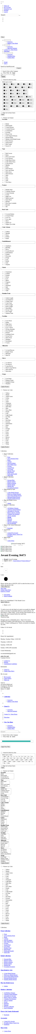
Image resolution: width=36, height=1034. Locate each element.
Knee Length (9, 306)
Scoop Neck (9, 336)
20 (19, 90)
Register (6, 10)
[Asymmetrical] (4, 828)
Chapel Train (9, 301)
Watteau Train (9, 313)
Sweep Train (9, 310)
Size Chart (3, 588)
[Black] (6, 579)
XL (31, 106)
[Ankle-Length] (4, 827)
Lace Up (8, 217)
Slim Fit (8, 355)
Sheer (7, 221)
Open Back (9, 200)
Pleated (8, 201)
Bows (7, 249)
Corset (7, 194)
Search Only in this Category (10, 71)
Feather (8, 254)
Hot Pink (8, 420)
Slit (6, 206)
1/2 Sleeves (9, 362)
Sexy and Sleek (10, 170)
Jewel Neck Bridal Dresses (14, 495)
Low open (8, 219)
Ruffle (7, 261)
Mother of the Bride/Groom (13, 139)
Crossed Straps (10, 215)
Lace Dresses (9, 158)
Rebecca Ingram (11, 483)
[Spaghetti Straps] (5, 860)
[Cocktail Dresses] (7, 778)
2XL (6, 109)
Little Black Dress (10, 160)
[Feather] (4, 822)
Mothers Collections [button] (9, 505)
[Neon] (3, 807)
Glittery (8, 231)
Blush (8, 460)
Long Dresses (9, 163)
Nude (7, 433)
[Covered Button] (5, 796)
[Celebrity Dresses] (6, 790)
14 (30, 87)
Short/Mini (8, 308)
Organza (8, 282)
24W (22, 100)
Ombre (7, 236)
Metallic (8, 233)
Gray (7, 440)
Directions (6, 717)
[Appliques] (4, 812)
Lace (7, 259)
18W (29, 97)
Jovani (9, 517)
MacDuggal (10, 472)
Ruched (8, 205)
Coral (7, 430)
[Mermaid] (5, 845)
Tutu (7, 180)
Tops (7, 179)
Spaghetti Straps (10, 382)
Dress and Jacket (10, 156)
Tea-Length (9, 311)
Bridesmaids (9, 125)
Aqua (7, 401)
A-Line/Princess (10, 350)
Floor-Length (9, 305)
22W (14, 100)
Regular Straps (9, 380)
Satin (7, 283)
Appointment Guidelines (10, 664)
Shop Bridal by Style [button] (9, 489)
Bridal (7, 124)
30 (26, 93)
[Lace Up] (5, 799)
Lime (7, 400)
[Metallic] (3, 805)
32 (6, 97)
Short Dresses (9, 173)
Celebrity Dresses (10, 191)
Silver (7, 442)
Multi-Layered (9, 198)
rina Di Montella (11, 523)
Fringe (7, 257)
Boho (7, 155)
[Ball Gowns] (5, 781)
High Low (8, 196)
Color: (2, 575)
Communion (9, 130)
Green (7, 398)
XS (6, 106)
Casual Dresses (10, 127)
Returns (6, 662)
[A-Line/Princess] (5, 842)
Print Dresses (9, 168)
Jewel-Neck (9, 326)
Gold (7, 435)
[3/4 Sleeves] (6, 851)
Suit (7, 177)
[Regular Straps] (5, 858)
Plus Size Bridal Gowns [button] (10, 500)
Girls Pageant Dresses (11, 136)
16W (21, 97)
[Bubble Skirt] (6, 789)
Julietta (9, 503)
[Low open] (5, 801)
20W (6, 100)
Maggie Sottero (11, 481)
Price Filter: (6, 73)
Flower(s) (8, 256)
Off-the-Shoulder (10, 329)
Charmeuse (9, 272)
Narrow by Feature (8, 118)
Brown (7, 437)
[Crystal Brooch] (4, 816)
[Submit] (19, 15)
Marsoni (9, 520)
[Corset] (6, 793)
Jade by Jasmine (11, 515)
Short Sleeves (9, 369)
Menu (2, 37)
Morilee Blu (10, 486)
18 (13, 90)
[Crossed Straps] (5, 798)
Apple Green (9, 396)
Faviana (9, 466)
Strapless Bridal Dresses (13, 498)
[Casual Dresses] (7, 777)
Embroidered (9, 252)
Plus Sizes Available (11, 203)
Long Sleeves (9, 366)
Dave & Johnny (11, 463)
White (7, 444)
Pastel (7, 238)
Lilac (7, 413)
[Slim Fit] (5, 846)
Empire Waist (9, 352)
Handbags (10, 536)
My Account (7, 7)
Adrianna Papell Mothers (14, 509)
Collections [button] (7, 696)
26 (13, 93)
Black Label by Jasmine (13, 512)
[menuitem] (19, 6)
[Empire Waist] (5, 843)
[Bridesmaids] (7, 775)
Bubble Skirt (9, 189)
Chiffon (8, 273)
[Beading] (4, 813)
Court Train (9, 303)
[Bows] (4, 814)
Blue (7, 408)
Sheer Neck (9, 337)
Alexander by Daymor (13, 511)
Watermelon (9, 423)
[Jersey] (4, 823)
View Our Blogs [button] (8, 722)
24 (6, 93)
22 (26, 90)
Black (7, 439)
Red (7, 427)
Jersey (7, 277)
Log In (6, 12)
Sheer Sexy (9, 172)
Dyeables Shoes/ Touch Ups (14, 534)
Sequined (8, 285)
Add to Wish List (5, 586)
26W (30, 100)
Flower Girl (9, 134)
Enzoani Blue (11, 480)
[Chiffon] (4, 821)
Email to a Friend (5, 591)
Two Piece (8, 182)
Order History (7, 678)
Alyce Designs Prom (12, 458)
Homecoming (9, 137)
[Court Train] (4, 831)
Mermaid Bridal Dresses (13, 497)
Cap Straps (8, 378)
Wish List (6, 6)
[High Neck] (5, 837)
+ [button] (5, 491)
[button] (7, 40)
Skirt (7, 175)
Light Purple (9, 415)
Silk (7, 287)
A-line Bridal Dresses (13, 492)
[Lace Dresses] (5, 786)
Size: (2, 566)
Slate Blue (8, 406)
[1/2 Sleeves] (6, 849)
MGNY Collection (12, 522)
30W (14, 103)
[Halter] (5, 836)
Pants (7, 167)
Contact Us (7, 660)
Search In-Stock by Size (9, 79)
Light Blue (8, 405)
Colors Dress (10, 540)
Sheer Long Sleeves (11, 368)
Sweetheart (9, 341)
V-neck (8, 343)
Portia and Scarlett (12, 474)
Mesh (7, 280)
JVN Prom (10, 469)
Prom (8, 457)
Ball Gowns (9, 153)
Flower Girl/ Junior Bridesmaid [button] (12, 525)
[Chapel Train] (4, 829)
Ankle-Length (9, 298)
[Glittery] (3, 804)
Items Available (8, 596)
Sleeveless (8, 371)
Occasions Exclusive (12, 488)
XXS (30, 103)
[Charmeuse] (4, 819)
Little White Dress (10, 162)
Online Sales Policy (6, 590)
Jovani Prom (10, 467)
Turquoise (8, 403)
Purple (7, 411)
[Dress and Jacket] (5, 784)
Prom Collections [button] (8, 454)
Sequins (8, 264)
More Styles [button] (7, 537)
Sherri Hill (10, 475)
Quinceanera (9, 142)
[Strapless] (5, 861)
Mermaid (8, 353)
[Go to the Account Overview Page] (1, 3)
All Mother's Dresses (12, 508)
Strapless (8, 339)
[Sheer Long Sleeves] (6, 854)
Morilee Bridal (11, 484)
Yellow (8, 393)
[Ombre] (3, 808)
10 (17, 87)
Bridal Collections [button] (9, 477)
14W (13, 97)
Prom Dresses (9, 141)
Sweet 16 (8, 146)
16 (6, 90)
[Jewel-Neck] (5, 838)
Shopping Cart (8, 9)
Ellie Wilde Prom (11, 464)
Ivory (7, 432)
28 (19, 93)
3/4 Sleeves (9, 364)
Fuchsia (8, 422)
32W (22, 103)
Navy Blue (9, 410)
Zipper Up (8, 222)
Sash (7, 263)
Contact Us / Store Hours (10, 714)
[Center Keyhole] (6, 792)
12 (24, 87)
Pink (7, 418)
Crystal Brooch (10, 251)
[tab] (19, 464)
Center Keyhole (10, 193)
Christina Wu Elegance (13, 514)
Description (7, 594)
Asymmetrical (9, 299)
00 (13, 84)
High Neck (9, 324)
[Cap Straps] (5, 857)
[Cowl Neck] (5, 834)
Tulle (7, 290)
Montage (9, 519)
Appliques (8, 246)
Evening (8, 132)
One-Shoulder (9, 331)
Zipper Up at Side (10, 224)
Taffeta (7, 289)
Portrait (8, 332)
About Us (6, 669)
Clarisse (9, 461)
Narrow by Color (8, 390)
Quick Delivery (26, 561)
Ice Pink (8, 417)
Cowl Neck (9, 320)
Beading (8, 247)
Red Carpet (9, 144)
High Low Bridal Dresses (14, 494)
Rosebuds (10, 528)
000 (6, 84)
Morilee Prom (11, 471)
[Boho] (5, 783)
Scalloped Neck (10, 334)
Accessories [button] (7, 529)
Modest (8, 165)
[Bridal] (7, 774)
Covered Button (10, 214)
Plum (7, 425)
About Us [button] (6, 706)
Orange (8, 428)
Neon (7, 235)
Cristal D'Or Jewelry (12, 533)
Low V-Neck (9, 327)
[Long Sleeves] (6, 852)
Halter (7, 322)
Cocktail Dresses (10, 129)
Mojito (7, 394)
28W (6, 103)
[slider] (31, 741)
